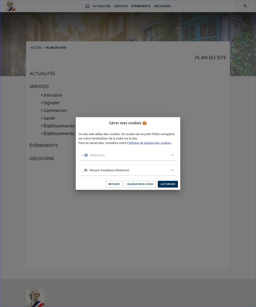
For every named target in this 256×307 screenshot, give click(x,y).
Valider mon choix (140, 184)
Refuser (114, 184)
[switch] (82, 170)
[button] (128, 155)
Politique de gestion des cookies (149, 142)
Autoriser (168, 184)
